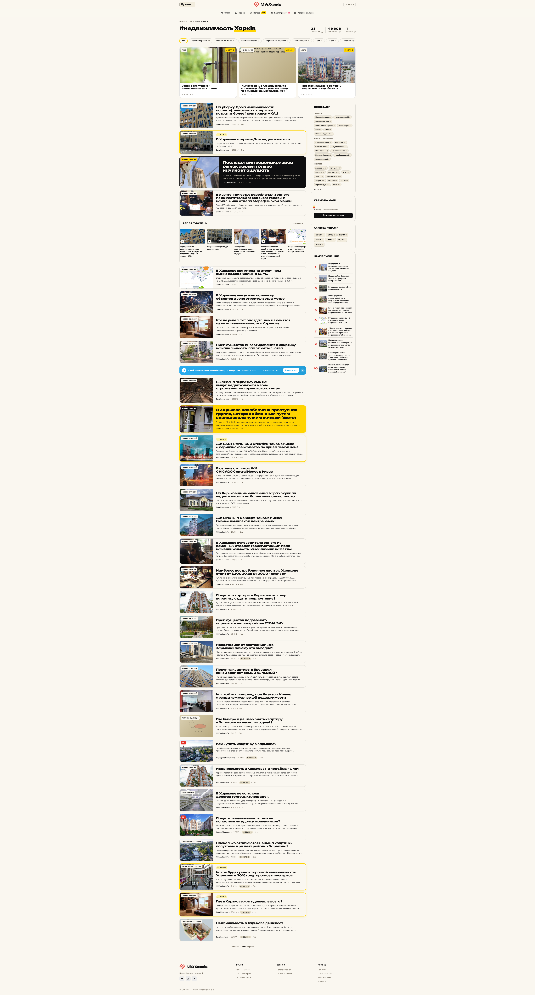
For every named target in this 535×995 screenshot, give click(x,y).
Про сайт (322, 969)
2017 (319, 240)
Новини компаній (225, 40)
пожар (332, 180)
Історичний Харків (243, 977)
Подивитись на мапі (334, 215)
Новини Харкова (201, 40)
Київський (340, 142)
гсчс (336, 184)
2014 (319, 244)
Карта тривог (280, 13)
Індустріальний (339, 146)
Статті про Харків (243, 973)
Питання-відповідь (353, 40)
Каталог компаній (306, 13)
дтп (346, 172)
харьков (320, 168)
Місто (332, 40)
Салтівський (321, 146)
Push (319, 40)
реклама (333, 172)
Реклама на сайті (325, 973)
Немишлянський (339, 151)
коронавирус (322, 184)
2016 (330, 240)
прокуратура (334, 176)
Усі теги (317, 189)
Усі (183, 40)
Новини (242, 13)
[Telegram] (181, 978)
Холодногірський (323, 155)
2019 (331, 235)
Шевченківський (323, 142)
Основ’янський (322, 159)
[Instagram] (188, 978)
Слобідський (321, 151)
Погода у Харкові (284, 969)
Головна (183, 21)
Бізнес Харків (302, 40)
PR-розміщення (324, 977)
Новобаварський (342, 155)
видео (319, 172)
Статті (227, 13)
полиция (335, 168)
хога (319, 176)
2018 (343, 235)
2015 (341, 240)
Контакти (322, 981)
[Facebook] (194, 978)
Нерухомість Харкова (277, 40)
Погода (259, 13)
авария (319, 180)
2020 (320, 235)
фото (344, 180)
